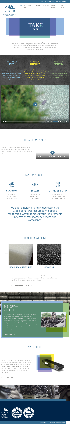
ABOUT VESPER (62, 6)
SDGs (42, 1)
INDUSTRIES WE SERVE (27, 6)
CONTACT (64, 1)
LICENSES (49, 1)
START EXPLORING (7, 378)
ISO (45, 1)
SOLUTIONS (38, 5)
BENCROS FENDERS (53, 6)
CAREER (53, 1)
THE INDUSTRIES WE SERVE (20, 285)
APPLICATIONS (46, 5)
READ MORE (8, 334)
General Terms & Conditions (60, 422)
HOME (21, 5)
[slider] (25, 121)
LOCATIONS (58, 1)
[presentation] (9, 48)
